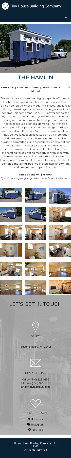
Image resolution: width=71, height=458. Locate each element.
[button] (66, 17)
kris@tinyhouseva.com (35, 386)
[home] (30, 6)
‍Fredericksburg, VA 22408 (36, 346)
